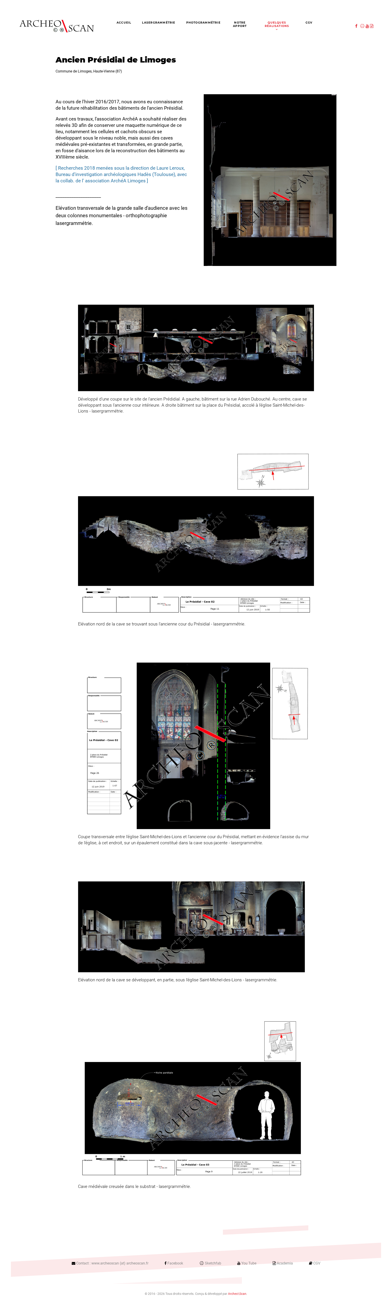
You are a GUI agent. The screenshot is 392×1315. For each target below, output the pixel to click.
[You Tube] (368, 26)
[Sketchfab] (363, 26)
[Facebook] (357, 26)
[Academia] (371, 26)
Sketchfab (213, 1263)
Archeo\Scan (237, 1294)
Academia (285, 1263)
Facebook (175, 1263)
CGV (316, 1263)
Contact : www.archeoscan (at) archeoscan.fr (112, 1263)
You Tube (248, 1263)
